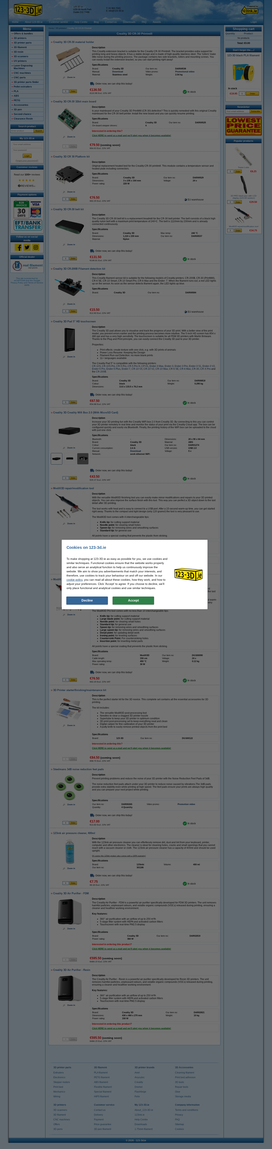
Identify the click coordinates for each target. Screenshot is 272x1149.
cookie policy (74, 579)
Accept (133, 600)
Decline (87, 600)
